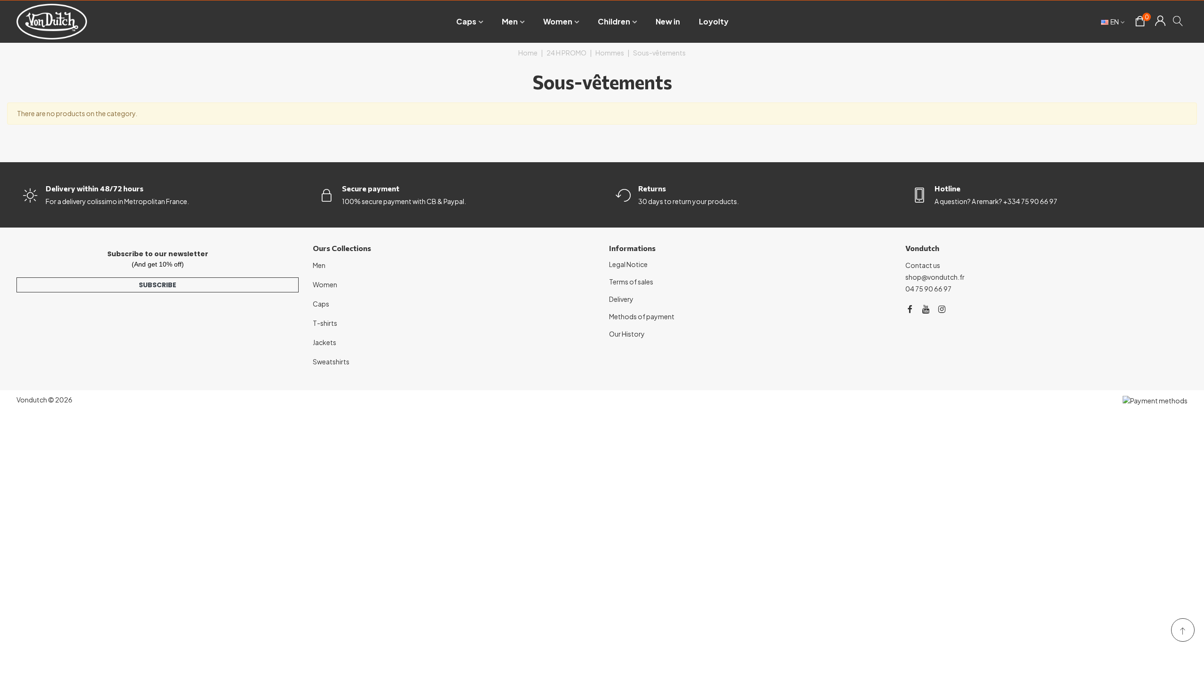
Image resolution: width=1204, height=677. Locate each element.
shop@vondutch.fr (935, 277)
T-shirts (325, 323)
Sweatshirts (331, 361)
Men (510, 21)
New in (668, 21)
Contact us (922, 265)
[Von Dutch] (51, 21)
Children (614, 21)
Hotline (947, 188)
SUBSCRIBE (157, 285)
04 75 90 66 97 (928, 288)
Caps (466, 21)
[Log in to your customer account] (1160, 21)
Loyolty (714, 21)
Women (557, 21)
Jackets (324, 342)
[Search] (1178, 20)
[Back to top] (1183, 630)
